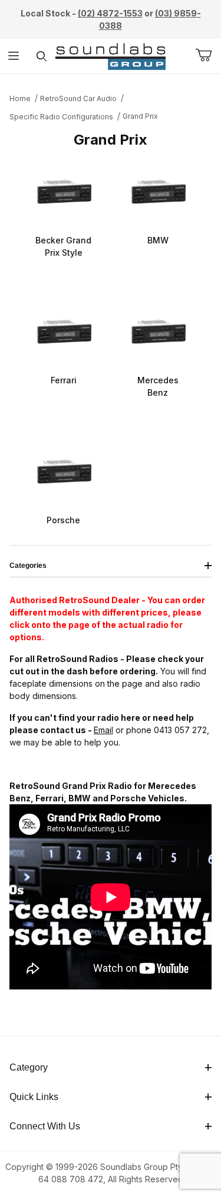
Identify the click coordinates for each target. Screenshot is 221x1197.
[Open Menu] (14, 56)
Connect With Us (44, 1126)
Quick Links (33, 1097)
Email (103, 730)
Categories (28, 565)
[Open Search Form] (41, 56)
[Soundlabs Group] (110, 55)
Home (20, 98)
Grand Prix (140, 116)
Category (28, 1067)
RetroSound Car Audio (78, 98)
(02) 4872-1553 (110, 13)
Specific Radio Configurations (61, 116)
